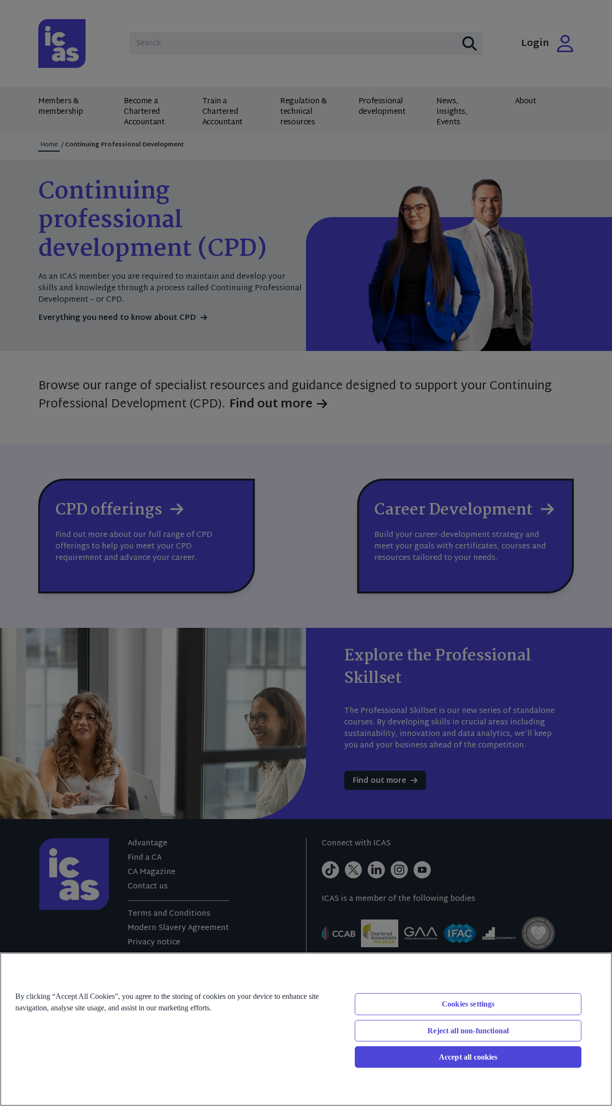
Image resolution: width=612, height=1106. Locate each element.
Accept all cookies (468, 1057)
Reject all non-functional (468, 1031)
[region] (306, 1029)
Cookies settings (468, 1004)
